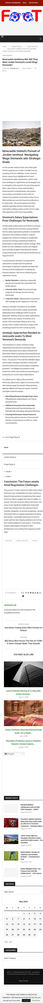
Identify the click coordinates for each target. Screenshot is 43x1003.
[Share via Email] (23, 596)
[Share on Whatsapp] (40, 592)
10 (35, 919)
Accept (26, 1000)
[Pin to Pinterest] (30, 592)
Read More (36, 1000)
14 (18, 924)
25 (40, 929)
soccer (34, 540)
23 (29, 929)
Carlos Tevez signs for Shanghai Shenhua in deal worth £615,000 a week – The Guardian (32, 839)
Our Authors (33, 3)
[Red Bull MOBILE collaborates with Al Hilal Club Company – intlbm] (11, 808)
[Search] (40, 38)
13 (13, 924)
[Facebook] (34, 38)
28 (18, 935)
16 (29, 924)
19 (7, 929)
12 (7, 924)
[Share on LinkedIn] (33, 592)
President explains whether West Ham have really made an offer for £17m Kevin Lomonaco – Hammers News (31, 822)
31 (35, 935)
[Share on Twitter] (28, 592)
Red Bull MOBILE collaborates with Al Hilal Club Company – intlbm (30, 807)
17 (35, 924)
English (11, 754)
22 (24, 929)
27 (13, 935)
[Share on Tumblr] (35, 592)
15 (24, 924)
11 (40, 919)
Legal (25, 3)
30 (29, 935)
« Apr (6, 942)
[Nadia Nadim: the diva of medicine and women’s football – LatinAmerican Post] (11, 856)
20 (13, 929)
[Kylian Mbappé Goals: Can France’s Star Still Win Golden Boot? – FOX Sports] (11, 872)
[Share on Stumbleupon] (37, 592)
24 (35, 929)
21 (18, 929)
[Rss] (37, 38)
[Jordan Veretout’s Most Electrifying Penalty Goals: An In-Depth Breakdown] (23, 713)
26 (7, 935)
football (8, 540)
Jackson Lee (10, 605)
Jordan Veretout (32, 46)
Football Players (16, 46)
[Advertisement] (22, 28)
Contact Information (12, 3)
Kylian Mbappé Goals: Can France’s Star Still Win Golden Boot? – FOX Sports (31, 871)
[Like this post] (23, 592)
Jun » (11, 942)
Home (4, 46)
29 (24, 935)
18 (40, 924)
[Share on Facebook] (25, 592)
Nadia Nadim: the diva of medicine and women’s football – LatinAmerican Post (30, 855)
